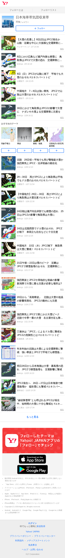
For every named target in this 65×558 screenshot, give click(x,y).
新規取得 (41, 526)
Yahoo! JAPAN (32, 531)
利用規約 (19, 540)
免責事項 (32, 545)
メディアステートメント (38, 540)
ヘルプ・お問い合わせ (32, 549)
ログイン (32, 523)
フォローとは (16, 10)
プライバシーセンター (44, 536)
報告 (62, 49)
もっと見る (32, 417)
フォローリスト (49, 10)
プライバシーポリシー (20, 536)
